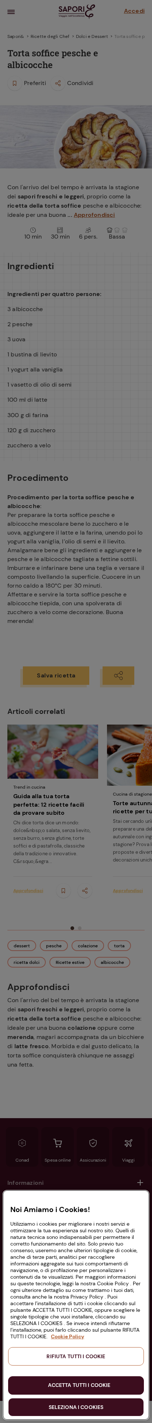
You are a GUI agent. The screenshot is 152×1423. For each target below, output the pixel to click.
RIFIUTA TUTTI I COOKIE (75, 1356)
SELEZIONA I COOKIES (76, 1407)
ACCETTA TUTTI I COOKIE (79, 1385)
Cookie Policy (67, 1336)
